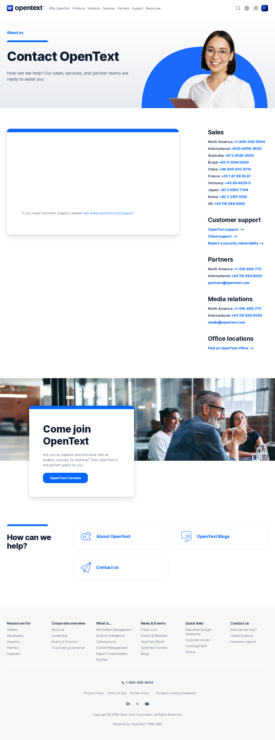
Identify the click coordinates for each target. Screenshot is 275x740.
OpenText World (152, 641)
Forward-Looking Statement (176, 693)
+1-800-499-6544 (249, 142)
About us (58, 629)
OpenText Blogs (213, 536)
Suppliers (13, 654)
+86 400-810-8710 (235, 169)
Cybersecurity (106, 641)
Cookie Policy (139, 693)
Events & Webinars (154, 635)
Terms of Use (116, 693)
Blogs (145, 654)
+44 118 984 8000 (246, 276)
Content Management (111, 647)
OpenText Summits (154, 647)
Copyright (100, 714)
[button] (59, 8)
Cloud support (220, 236)
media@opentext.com (226, 322)
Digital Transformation (111, 654)
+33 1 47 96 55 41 (236, 176)
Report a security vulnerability (233, 243)
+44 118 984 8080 (229, 203)
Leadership (60, 635)
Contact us (107, 567)
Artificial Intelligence (110, 635)
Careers (12, 629)
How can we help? (243, 629)
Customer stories (198, 640)
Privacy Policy (94, 693)
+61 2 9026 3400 (239, 155)
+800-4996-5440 (246, 148)
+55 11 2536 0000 (234, 162)
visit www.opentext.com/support (108, 213)
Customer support (243, 641)
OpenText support (223, 229)
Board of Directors (65, 641)
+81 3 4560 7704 (234, 190)
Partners (13, 647)
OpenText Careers (65, 478)
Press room (149, 629)
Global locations (241, 635)
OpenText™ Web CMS (146, 724)
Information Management (114, 629)
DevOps (102, 659)
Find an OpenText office (228, 348)
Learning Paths (196, 646)
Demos (191, 652)
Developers (15, 635)
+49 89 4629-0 (238, 183)
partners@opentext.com (229, 283)
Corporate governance (68, 647)
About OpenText (113, 536)
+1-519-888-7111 (247, 269)
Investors (13, 641)
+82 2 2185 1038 (233, 197)
